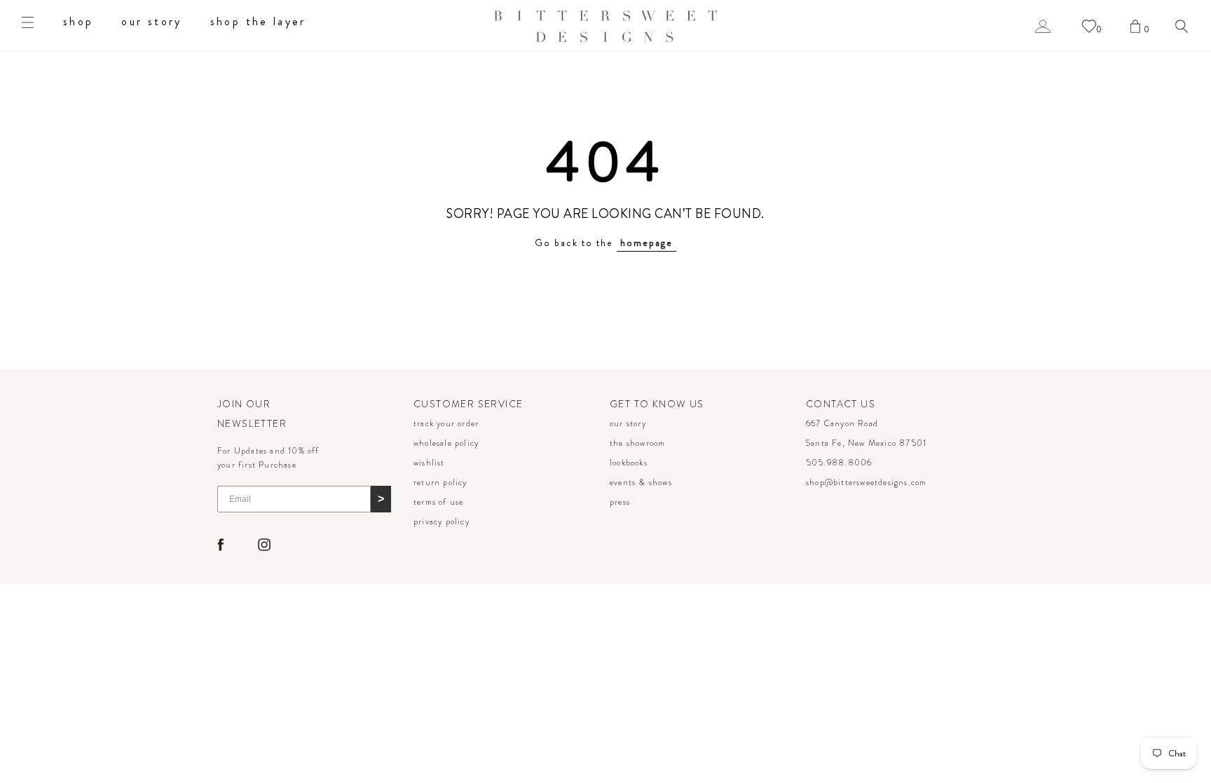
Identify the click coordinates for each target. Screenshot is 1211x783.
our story (151, 21)
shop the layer (258, 21)
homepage (646, 243)
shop (78, 21)
